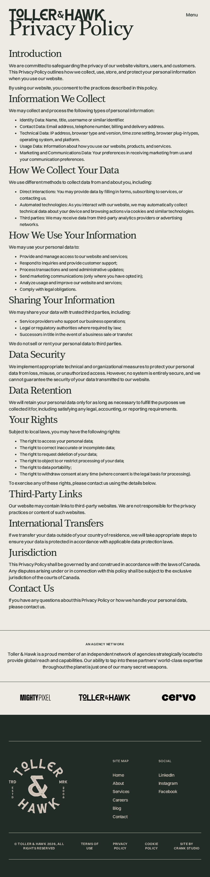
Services (121, 791)
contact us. (35, 606)
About (118, 783)
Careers (120, 800)
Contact (120, 816)
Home (118, 775)
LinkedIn (166, 775)
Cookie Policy (151, 846)
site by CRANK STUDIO (187, 846)
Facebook (168, 791)
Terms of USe (90, 846)
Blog (117, 808)
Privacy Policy (120, 846)
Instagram (168, 783)
